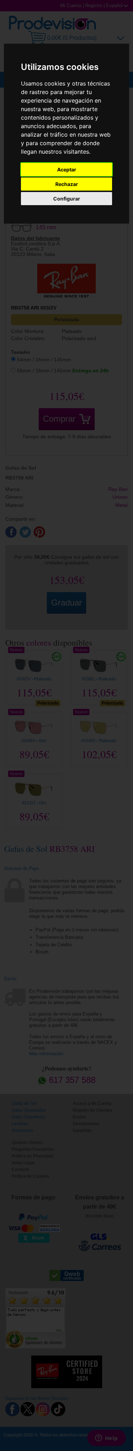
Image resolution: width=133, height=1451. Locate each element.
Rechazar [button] (66, 184)
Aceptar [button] (66, 169)
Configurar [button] (66, 199)
